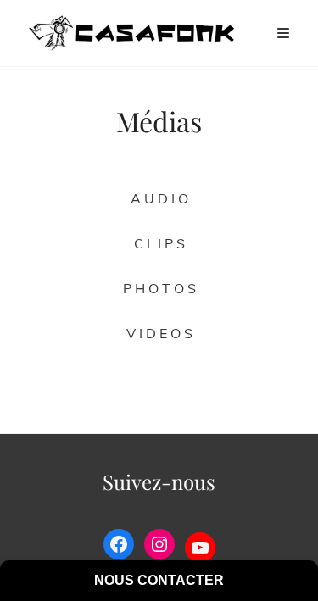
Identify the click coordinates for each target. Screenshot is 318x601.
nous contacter (159, 580)
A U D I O (159, 198)
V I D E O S (159, 333)
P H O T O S (159, 288)
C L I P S (159, 243)
